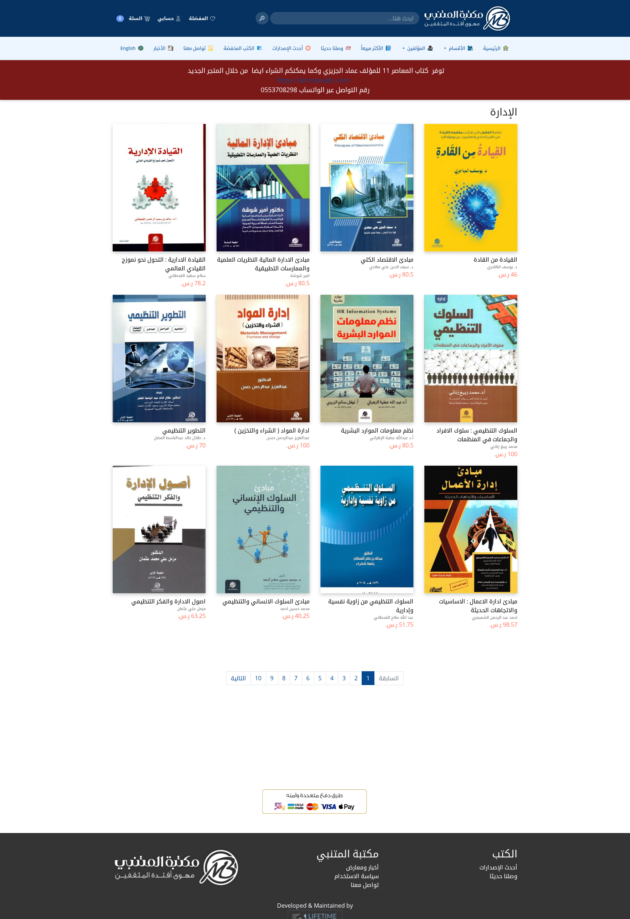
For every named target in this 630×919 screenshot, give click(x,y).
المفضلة (199, 18)
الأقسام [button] (457, 48)
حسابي (166, 18)
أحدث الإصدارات (288, 48)
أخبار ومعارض (362, 867)
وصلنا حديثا (332, 48)
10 (258, 678)
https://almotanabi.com (313, 80)
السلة (131, 18)
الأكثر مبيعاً (372, 48)
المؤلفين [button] (416, 48)
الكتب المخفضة (239, 48)
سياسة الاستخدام (356, 876)
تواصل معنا (195, 48)
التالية (238, 678)
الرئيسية (492, 48)
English (128, 48)
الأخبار (160, 48)
